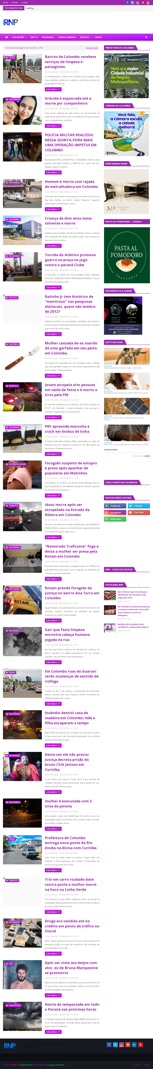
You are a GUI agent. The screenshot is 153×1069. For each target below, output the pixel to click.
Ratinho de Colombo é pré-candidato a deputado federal (133, 626)
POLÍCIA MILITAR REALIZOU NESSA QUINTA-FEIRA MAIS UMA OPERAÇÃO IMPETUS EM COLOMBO (71, 142)
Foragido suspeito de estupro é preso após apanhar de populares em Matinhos (71, 467)
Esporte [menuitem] (84, 37)
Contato (14, 2)
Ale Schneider (52, 72)
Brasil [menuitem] (98, 37)
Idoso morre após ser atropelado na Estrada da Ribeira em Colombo (67, 509)
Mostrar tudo (92, 47)
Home (5, 2)
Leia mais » (51, 89)
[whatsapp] (115, 519)
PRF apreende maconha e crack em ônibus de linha (67, 429)
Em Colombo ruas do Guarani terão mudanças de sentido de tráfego (72, 676)
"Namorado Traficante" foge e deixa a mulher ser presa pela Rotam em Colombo (72, 551)
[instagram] (138, 2)
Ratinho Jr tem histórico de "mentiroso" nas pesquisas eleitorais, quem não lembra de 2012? (70, 304)
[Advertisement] (113, 544)
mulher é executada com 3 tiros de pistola (68, 804)
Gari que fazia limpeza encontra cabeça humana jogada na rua (67, 634)
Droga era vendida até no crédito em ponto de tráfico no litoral (72, 925)
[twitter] (132, 2)
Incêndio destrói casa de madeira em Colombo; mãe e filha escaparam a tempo (70, 717)
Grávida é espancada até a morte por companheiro (68, 101)
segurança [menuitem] (48, 37)
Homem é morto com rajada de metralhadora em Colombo (71, 184)
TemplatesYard (25, 1065)
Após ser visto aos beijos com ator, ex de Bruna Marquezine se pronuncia (71, 967)
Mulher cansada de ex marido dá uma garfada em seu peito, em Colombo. (71, 348)
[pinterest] (143, 2)
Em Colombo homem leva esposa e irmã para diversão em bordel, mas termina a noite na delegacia (134, 611)
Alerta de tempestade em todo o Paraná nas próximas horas (72, 1007)
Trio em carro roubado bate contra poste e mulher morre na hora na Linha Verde (71, 884)
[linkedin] (134, 1044)
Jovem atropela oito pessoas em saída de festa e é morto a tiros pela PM (71, 389)
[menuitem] (6, 37)
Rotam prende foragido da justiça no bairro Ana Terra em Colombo (72, 592)
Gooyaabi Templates (55, 1065)
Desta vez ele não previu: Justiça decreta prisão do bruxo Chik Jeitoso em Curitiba (67, 762)
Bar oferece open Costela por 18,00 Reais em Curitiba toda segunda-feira (132, 594)
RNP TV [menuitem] (34, 37)
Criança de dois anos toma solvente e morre (68, 221)
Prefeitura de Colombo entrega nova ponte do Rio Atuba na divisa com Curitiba (71, 842)
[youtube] (139, 512)
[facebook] (127, 2)
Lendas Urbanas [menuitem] (67, 37)
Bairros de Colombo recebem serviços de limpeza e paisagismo (70, 61)
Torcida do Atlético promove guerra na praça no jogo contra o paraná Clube (70, 259)
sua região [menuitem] (18, 37)
